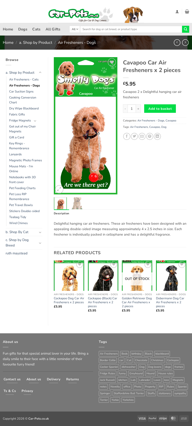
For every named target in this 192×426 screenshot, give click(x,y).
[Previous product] (185, 42)
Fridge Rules (107, 373)
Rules (170, 386)
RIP (161, 386)
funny (122, 373)
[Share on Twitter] (134, 136)
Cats (36, 29)
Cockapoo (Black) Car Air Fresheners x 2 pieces (102, 302)
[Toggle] (40, 72)
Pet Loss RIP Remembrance (19, 196)
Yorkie (115, 400)
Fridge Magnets (20, 120)
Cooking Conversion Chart (22, 100)
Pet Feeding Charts (22, 188)
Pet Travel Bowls (21, 205)
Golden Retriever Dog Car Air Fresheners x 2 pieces (137, 302)
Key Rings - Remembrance (19, 145)
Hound (150, 373)
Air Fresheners (139, 127)
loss (166, 380)
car (121, 360)
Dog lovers (154, 367)
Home (8, 29)
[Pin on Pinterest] (149, 136)
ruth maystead (17, 253)
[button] (177, 11)
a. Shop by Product (35, 42)
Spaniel (182, 386)
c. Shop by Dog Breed (17, 243)
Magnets (178, 380)
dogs (168, 367)
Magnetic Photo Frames (25, 160)
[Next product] (177, 42)
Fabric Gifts (17, 114)
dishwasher (129, 367)
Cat (129, 360)
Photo (137, 386)
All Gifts (53, 29)
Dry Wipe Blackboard (24, 108)
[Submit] (185, 29)
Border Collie (108, 360)
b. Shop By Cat (17, 232)
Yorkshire (128, 400)
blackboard (162, 354)
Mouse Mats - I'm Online (21, 168)
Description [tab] (61, 213)
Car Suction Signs (21, 91)
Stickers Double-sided (24, 211)
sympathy (180, 393)
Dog (163, 127)
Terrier (104, 400)
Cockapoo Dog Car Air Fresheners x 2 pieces (69, 300)
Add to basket (160, 108)
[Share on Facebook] (126, 136)
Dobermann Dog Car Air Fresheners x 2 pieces (170, 302)
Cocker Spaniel (109, 367)
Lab (133, 380)
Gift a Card (16, 137)
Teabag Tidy (17, 217)
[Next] (111, 125)
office (127, 386)
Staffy (151, 393)
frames (179, 367)
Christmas (157, 360)
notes (103, 386)
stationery (165, 393)
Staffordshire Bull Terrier (129, 393)
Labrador (144, 380)
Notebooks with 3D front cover (22, 179)
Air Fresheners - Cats (24, 79)
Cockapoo (173, 360)
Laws (157, 380)
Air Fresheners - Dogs (77, 42)
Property (150, 386)
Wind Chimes (18, 223)
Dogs (23, 29)
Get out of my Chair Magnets (22, 128)
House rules (165, 373)
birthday (136, 354)
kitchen (122, 380)
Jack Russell (107, 380)
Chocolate (141, 360)
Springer (105, 393)
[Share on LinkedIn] (157, 136)
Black (148, 354)
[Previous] (59, 125)
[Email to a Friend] (142, 136)
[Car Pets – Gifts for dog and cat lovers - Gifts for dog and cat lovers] (96, 11)
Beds (125, 354)
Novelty (115, 386)
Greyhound (136, 373)
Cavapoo (171, 120)
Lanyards (15, 154)
